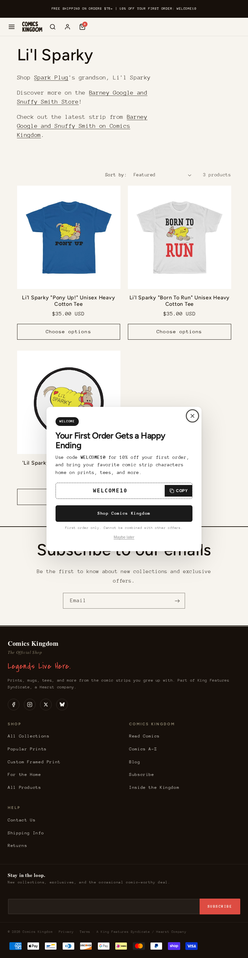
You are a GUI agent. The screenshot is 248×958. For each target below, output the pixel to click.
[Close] (192, 416)
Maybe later (124, 537)
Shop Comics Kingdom (124, 513)
